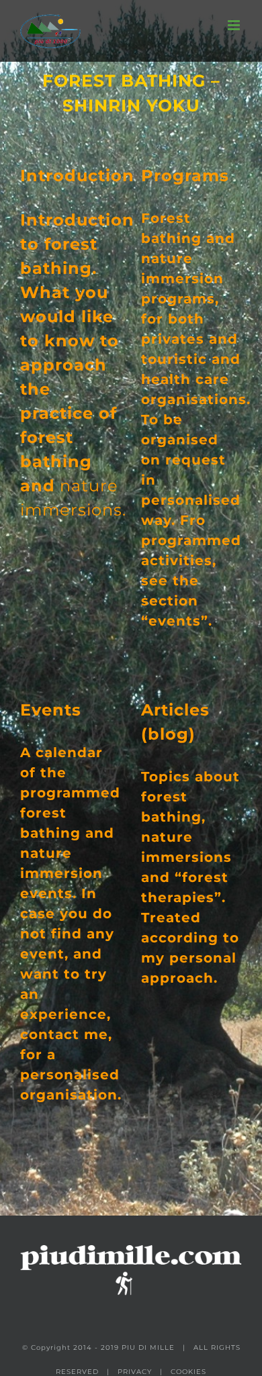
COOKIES (188, 1371)
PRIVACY (135, 1371)
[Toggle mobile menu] (235, 25)
